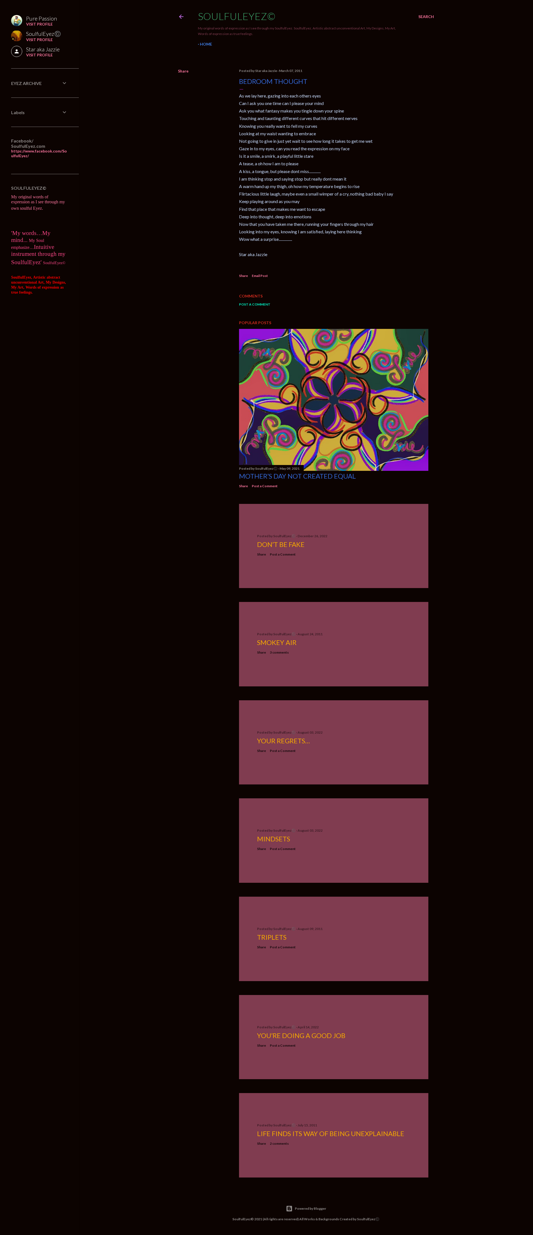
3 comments (279, 652)
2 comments (279, 1143)
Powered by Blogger (310, 1208)
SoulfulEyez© (236, 16)
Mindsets (273, 839)
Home (206, 44)
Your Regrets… (283, 741)
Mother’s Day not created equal (297, 476)
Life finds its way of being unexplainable (330, 1133)
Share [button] (183, 71)
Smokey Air (276, 642)
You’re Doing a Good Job (301, 1035)
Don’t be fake (281, 544)
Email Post (260, 276)
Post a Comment (254, 304)
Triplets (271, 937)
